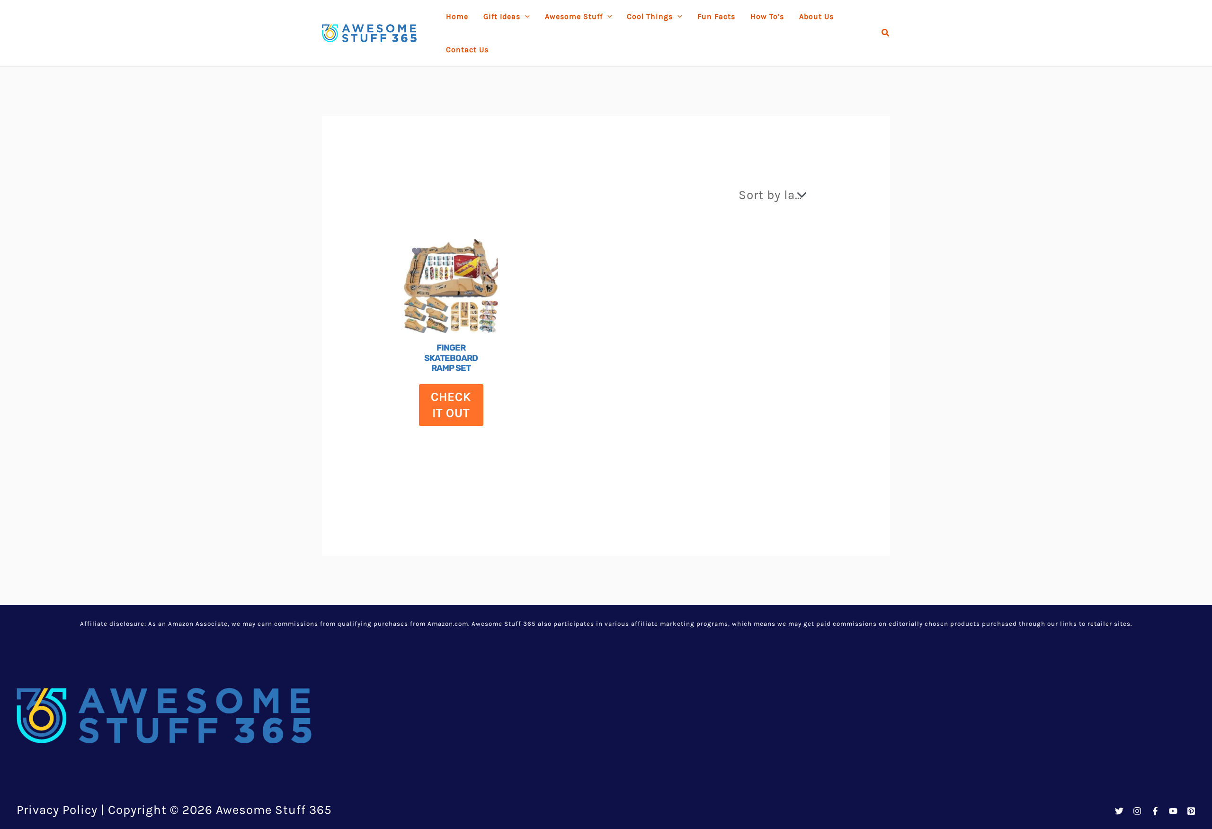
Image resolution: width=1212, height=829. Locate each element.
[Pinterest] (1191, 811)
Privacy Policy (57, 809)
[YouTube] (1173, 811)
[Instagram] (1137, 811)
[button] (886, 33)
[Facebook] (1155, 811)
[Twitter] (1119, 811)
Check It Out (451, 404)
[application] (525, 16)
